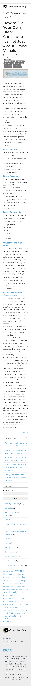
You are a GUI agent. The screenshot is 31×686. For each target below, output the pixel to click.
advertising (5, 571)
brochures (21, 574)
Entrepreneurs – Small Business (12, 514)
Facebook (12, 586)
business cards (7, 577)
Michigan (15, 604)
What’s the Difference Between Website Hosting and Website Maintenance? (15, 467)
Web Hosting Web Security (16, 565)
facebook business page (12, 589)
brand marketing (10, 574)
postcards (22, 604)
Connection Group (17, 6)
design (23, 581)
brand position (19, 63)
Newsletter (10, 539)
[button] (27, 1)
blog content (11, 571)
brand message (20, 61)
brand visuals (8, 67)
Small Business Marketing (19, 610)
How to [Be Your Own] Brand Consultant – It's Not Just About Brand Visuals (15, 37)
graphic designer (23, 592)
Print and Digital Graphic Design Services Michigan (16, 658)
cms (13, 577)
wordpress (7, 621)
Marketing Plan (7, 604)
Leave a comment (10, 59)
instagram (23, 595)
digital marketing (13, 583)
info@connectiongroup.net (11, 641)
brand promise (8, 65)
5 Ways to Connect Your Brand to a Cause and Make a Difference (15, 459)
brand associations (9, 61)
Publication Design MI (19, 661)
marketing (22, 601)
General (15, 57)
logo (4, 601)
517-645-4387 (7, 638)
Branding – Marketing (14, 504)
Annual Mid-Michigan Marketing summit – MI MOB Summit (15, 451)
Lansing (22, 598)
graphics (18, 595)
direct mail (22, 583)
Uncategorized (11, 561)
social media (9, 613)
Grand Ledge (25, 589)
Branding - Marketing (8, 57)
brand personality (9, 63)
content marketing (16, 580)
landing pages (15, 598)
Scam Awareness (12, 552)
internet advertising (7, 598)
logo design (10, 601)
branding (19, 571)
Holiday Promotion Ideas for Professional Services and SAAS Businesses (15, 477)
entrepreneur (6, 586)
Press (8, 543)
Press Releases (12, 547)
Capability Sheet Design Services (15, 664)
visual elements (17, 67)
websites (20, 619)
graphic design (10, 592)
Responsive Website (13, 607)
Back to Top (25, 432)
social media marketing (21, 613)
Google (20, 589)
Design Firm (6, 583)
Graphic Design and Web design (15, 525)
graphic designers (9, 595)
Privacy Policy (16, 680)
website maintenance (10, 619)
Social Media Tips (13, 556)
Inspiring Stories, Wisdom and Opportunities (15, 532)
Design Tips (11, 508)
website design (15, 616)
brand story (17, 65)
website (5, 616)
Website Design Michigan (12, 656)
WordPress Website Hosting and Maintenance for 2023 (15, 444)
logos (16, 601)
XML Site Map (9, 666)
